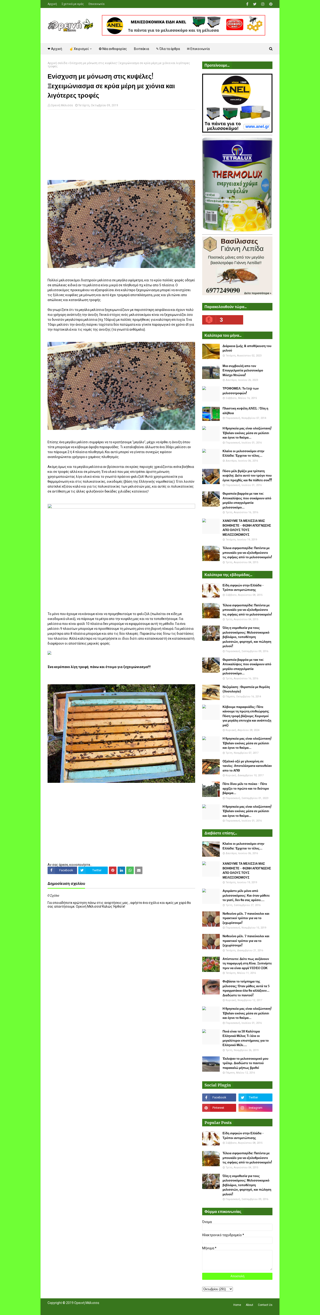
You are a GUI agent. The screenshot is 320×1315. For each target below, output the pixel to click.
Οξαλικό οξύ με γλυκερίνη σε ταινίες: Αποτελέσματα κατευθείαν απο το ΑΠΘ (247, 765)
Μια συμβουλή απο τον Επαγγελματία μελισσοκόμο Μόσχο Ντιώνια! (243, 370)
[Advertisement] (121, 147)
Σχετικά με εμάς (73, 4)
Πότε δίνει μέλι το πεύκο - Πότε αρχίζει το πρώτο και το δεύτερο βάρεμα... (246, 788)
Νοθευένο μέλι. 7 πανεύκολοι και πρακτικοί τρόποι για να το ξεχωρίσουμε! (246, 918)
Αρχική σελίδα (57, 63)
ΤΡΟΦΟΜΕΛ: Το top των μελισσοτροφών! (241, 390)
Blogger (113, 1308)
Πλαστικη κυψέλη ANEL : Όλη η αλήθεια (245, 410)
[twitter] (255, 4)
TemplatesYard (82, 1308)
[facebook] (247, 4)
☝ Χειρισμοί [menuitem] (79, 49)
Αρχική (52, 4)
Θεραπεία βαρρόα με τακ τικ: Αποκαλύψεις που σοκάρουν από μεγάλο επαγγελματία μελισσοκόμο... (247, 500)
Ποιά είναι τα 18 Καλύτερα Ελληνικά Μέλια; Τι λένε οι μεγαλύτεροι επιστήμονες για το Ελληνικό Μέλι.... (246, 1038)
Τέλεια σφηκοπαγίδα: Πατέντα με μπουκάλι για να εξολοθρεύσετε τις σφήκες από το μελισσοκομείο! (247, 552)
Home (237, 1305)
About (249, 1305)
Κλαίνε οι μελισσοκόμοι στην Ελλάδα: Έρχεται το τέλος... (243, 453)
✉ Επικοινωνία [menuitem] (198, 49)
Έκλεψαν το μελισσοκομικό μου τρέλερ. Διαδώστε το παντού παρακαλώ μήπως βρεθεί (245, 1063)
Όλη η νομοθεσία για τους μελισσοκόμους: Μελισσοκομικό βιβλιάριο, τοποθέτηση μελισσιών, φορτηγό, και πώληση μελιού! (247, 637)
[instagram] (263, 4)
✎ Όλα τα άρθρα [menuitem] (168, 49)
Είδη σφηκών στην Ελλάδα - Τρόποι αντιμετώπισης (243, 587)
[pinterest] (270, 4)
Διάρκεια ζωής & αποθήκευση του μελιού (247, 348)
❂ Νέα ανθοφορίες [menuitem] (113, 49)
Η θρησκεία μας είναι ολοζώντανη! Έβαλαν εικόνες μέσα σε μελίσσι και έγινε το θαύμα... (247, 433)
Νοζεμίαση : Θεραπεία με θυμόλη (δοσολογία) (246, 689)
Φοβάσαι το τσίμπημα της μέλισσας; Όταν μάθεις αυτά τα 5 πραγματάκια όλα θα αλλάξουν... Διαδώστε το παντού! (246, 988)
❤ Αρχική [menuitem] (55, 49)
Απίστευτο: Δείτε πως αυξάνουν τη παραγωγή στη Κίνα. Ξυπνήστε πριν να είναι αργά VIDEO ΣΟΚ (247, 963)
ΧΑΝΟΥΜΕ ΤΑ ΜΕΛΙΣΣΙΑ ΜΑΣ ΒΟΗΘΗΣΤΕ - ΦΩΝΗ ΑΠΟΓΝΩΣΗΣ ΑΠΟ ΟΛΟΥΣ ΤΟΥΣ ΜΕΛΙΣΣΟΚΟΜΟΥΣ (247, 528)
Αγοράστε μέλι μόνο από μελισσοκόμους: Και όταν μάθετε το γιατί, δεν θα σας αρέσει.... (246, 895)
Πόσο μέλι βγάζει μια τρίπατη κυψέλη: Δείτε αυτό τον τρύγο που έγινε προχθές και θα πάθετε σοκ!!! (247, 475)
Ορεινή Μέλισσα (62, 105)
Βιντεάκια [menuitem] (141, 49)
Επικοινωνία (96, 4)
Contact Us (265, 1305)
